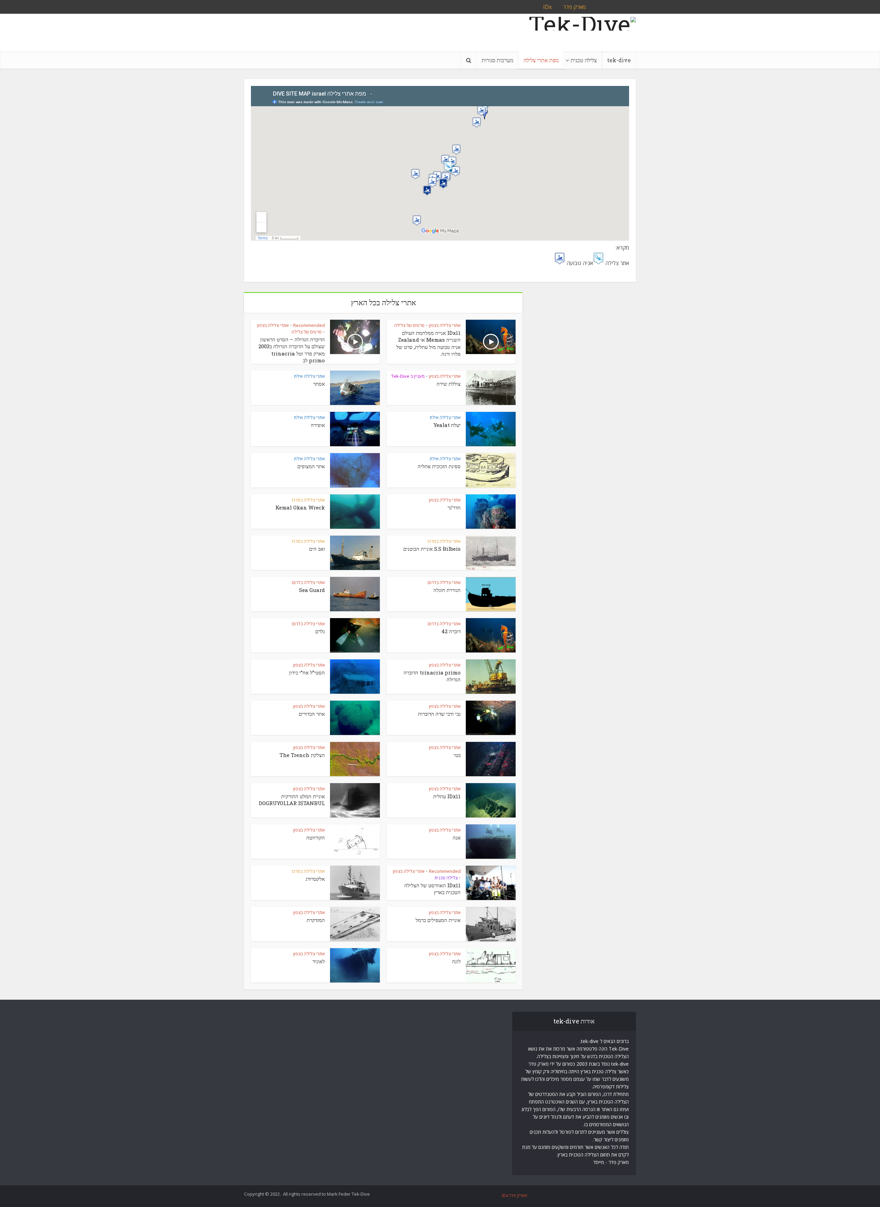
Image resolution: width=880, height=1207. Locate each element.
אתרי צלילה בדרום (444, 582)
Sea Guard (312, 589)
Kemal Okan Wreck (300, 507)
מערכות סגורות (497, 60)
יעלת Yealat (447, 424)
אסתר (319, 383)
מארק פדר (517, 1195)
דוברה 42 (451, 631)
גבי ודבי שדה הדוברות (439, 713)
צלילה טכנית (584, 60)
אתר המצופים (311, 466)
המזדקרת (316, 920)
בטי (457, 754)
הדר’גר (454, 507)
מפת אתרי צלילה (541, 60)
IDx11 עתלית (447, 796)
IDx (505, 1195)
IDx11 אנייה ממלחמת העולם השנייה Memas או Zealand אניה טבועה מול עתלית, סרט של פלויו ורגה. (428, 343)
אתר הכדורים (312, 713)
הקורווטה (315, 837)
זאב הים (317, 548)
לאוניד (318, 961)
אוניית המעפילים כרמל (438, 920)
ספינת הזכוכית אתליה (439, 466)
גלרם (320, 631)
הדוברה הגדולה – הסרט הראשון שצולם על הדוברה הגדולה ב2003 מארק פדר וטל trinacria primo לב (291, 350)
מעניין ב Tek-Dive (408, 376)
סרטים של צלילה (409, 325)
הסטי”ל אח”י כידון (307, 672)
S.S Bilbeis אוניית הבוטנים (432, 548)
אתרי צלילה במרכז (308, 500)
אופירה (318, 424)
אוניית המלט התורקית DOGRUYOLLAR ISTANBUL (292, 800)
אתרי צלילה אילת (309, 376)
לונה (456, 961)
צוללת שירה (449, 383)
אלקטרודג (315, 878)
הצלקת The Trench (302, 754)
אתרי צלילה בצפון (445, 325)
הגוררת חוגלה (447, 589)
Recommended (309, 325)
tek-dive (619, 60)
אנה (457, 837)
